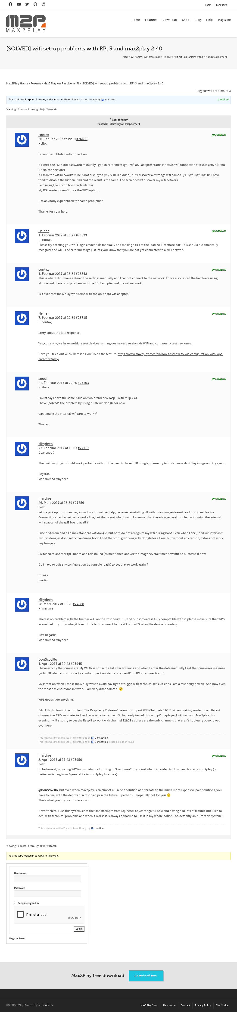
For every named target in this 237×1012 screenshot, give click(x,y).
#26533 (81, 235)
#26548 (81, 273)
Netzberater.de (45, 1005)
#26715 (81, 317)
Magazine (224, 20)
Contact (185, 1005)
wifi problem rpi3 (219, 91)
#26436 (81, 139)
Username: (20, 873)
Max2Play (128, 57)
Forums (36, 83)
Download (169, 20)
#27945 (76, 663)
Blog (198, 20)
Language (221, 5)
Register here (17, 938)
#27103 (83, 383)
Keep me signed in (28, 903)
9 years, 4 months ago (84, 99)
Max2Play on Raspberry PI (61, 83)
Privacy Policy (203, 1005)
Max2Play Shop (149, 1005)
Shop (185, 20)
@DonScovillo (48, 790)
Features (151, 20)
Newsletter (169, 1005)
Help (209, 20)
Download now (146, 976)
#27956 (76, 759)
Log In (79, 929)
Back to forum (120, 120)
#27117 (83, 448)
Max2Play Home (17, 83)
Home (135, 20)
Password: (20, 888)
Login (208, 5)
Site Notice (222, 1005)
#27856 (78, 502)
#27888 (78, 604)
